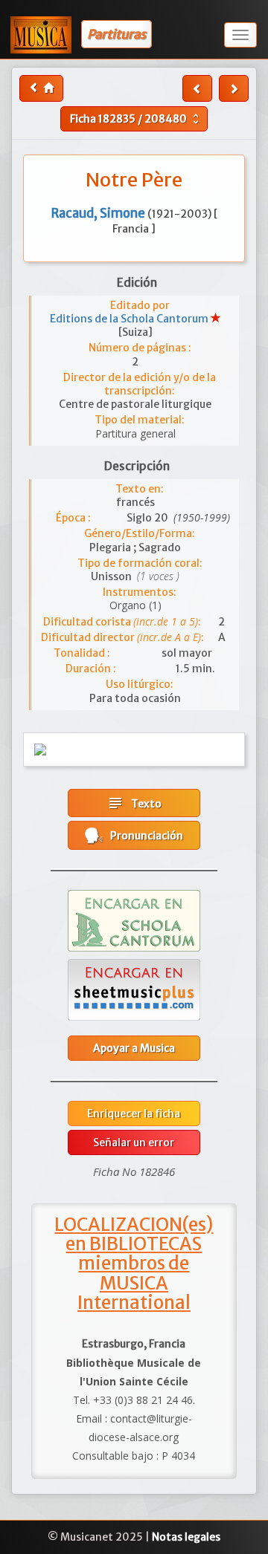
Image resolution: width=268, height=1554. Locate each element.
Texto (134, 803)
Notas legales (186, 1537)
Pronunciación (143, 835)
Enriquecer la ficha (133, 1113)
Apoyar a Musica (134, 1048)
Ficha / (136, 119)
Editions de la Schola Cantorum (130, 318)
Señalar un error (133, 1142)
